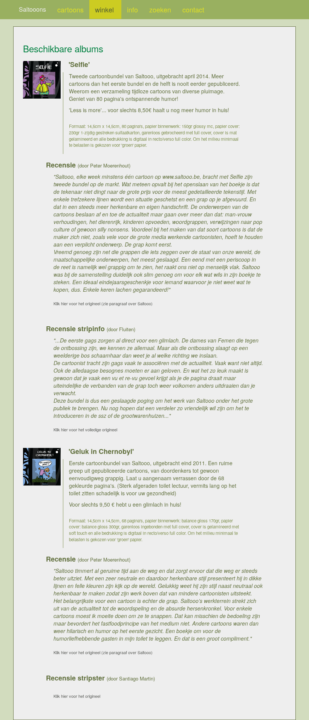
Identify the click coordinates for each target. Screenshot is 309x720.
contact (193, 9)
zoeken (160, 9)
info (132, 9)
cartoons (70, 9)
